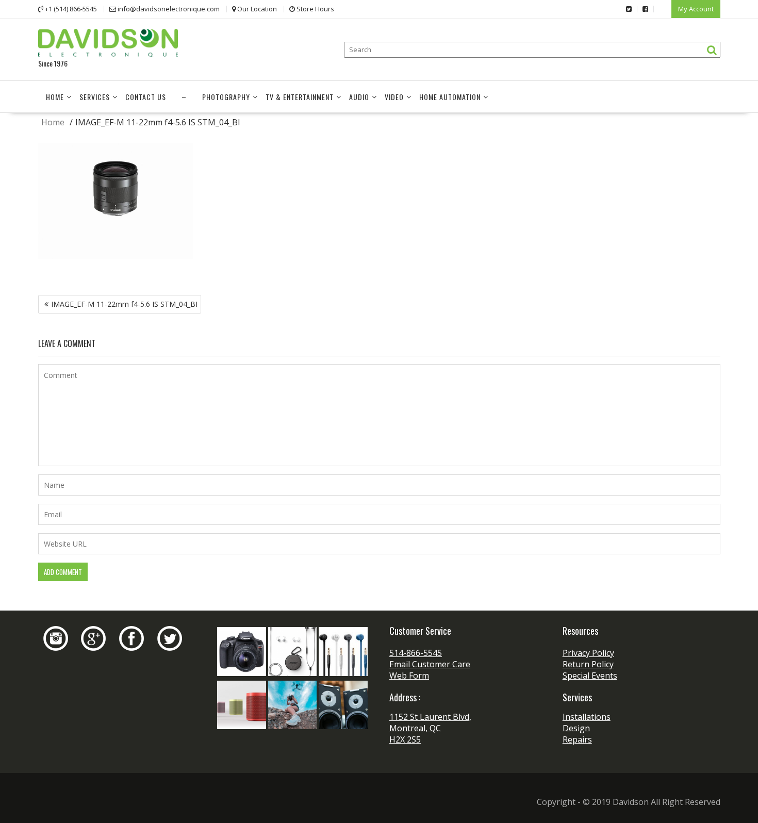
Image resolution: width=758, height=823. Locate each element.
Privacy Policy (588, 653)
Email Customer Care (429, 664)
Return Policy (588, 664)
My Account (696, 8)
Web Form (409, 675)
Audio (359, 96)
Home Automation (450, 96)
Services (94, 96)
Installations (587, 716)
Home (55, 96)
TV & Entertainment (300, 96)
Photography (226, 96)
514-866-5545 (415, 653)
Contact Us (145, 96)
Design (576, 728)
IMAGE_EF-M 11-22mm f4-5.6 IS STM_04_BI (124, 304)
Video (394, 96)
